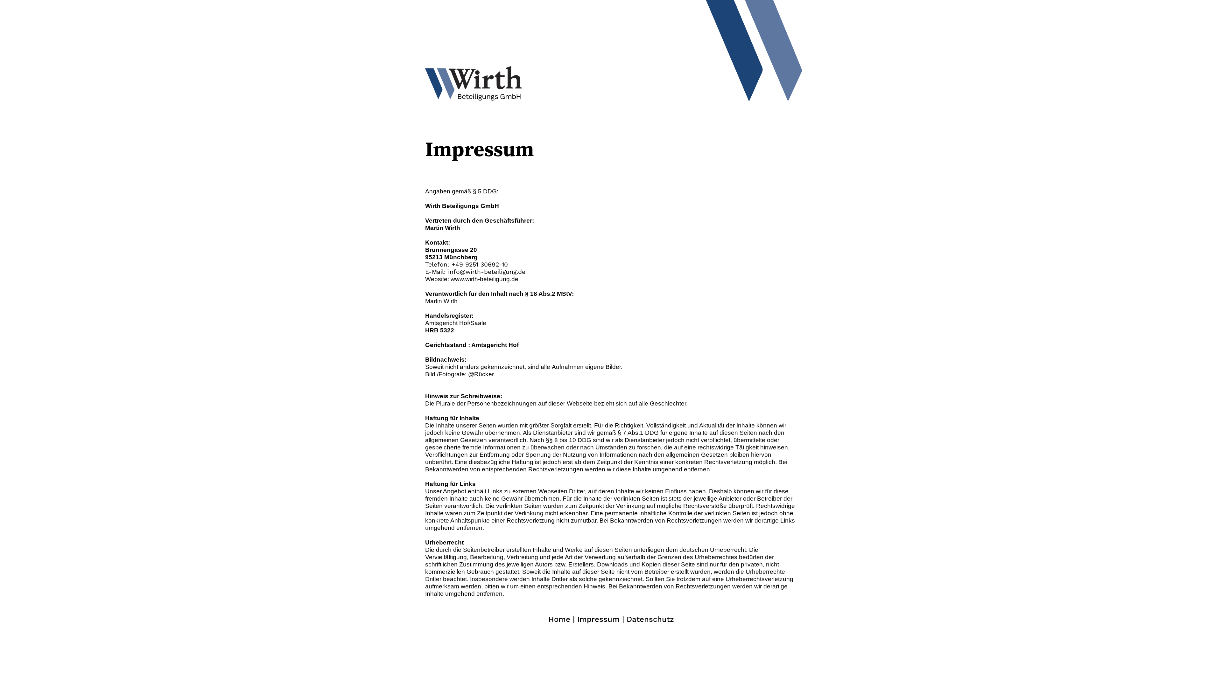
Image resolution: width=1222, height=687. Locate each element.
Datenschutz (650, 619)
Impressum (598, 619)
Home (559, 619)
